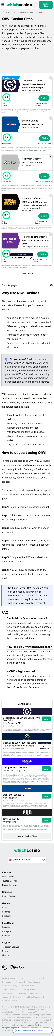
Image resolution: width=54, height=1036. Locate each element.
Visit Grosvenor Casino (41, 104)
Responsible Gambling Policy (30, 993)
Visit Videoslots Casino (41, 222)
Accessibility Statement (11, 997)
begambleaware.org (42, 829)
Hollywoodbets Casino (34, 236)
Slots (4, 907)
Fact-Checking (34, 982)
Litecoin (6, 955)
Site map (37, 978)
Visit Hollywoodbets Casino (40, 260)
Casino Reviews (9, 885)
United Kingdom (21, 859)
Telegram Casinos (10, 947)
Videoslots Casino (32, 198)
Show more (27, 273)
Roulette (6, 911)
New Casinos (8, 876)
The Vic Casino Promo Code (13, 748)
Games (6, 903)
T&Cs (47, 111)
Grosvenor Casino (32, 80)
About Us (25, 978)
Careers (19, 982)
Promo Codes (8, 896)
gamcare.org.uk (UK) (30, 1025)
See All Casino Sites (27, 836)
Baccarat (6, 935)
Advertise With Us (9, 978)
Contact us (6, 982)
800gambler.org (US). (11, 1028)
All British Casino (31, 158)
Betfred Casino (30, 120)
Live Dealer (8, 922)
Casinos (6, 872)
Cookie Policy (7, 993)
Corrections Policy (9, 986)
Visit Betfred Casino (44, 143)
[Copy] (31, 257)
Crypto (6, 942)
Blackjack (6, 916)
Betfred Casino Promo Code (13, 801)
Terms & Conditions (10, 989)
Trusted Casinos (9, 881)
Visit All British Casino (44, 181)
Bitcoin (5, 951)
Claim (44, 98)
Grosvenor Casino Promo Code (14, 726)
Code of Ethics (28, 986)
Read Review (4, 104)
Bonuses (7, 892)
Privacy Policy (29, 989)
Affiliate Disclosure (34, 997)
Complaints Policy (9, 1001)
